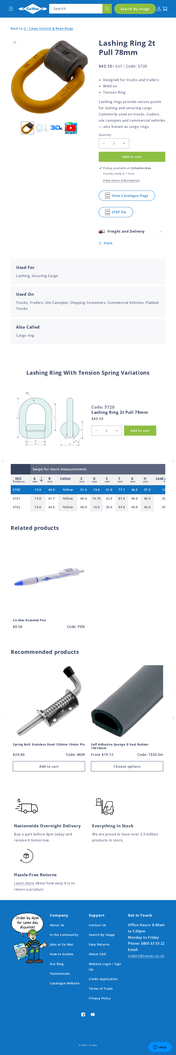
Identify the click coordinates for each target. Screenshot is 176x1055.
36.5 (134, 490)
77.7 (121, 490)
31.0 (109, 490)
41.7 (51, 498)
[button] (11, 8)
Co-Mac (93, 1045)
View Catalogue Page (130, 197)
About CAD (97, 954)
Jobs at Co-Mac (61, 944)
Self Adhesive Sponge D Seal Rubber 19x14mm (120, 746)
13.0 (38, 490)
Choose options (127, 766)
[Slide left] (15, 128)
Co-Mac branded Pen (29, 620)
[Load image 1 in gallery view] (27, 128)
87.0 (121, 498)
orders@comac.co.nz (146, 955)
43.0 (134, 507)
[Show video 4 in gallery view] (71, 128)
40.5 (147, 498)
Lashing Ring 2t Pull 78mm (119, 412)
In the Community (64, 935)
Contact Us (97, 925)
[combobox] (80, 9)
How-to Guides (61, 954)
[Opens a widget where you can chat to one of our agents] (160, 1047)
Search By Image (102, 935)
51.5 (83, 490)
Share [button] (108, 243)
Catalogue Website (64, 983)
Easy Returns (99, 944)
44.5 (51, 507)
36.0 (109, 507)
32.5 (109, 498)
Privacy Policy (100, 998)
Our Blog (57, 964)
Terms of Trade (101, 989)
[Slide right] (83, 128)
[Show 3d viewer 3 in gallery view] (56, 128)
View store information (121, 180)
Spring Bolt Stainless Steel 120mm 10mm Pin (49, 744)
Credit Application (103, 979)
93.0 (121, 507)
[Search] (107, 9)
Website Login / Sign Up (105, 966)
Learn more (24, 883)
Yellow (68, 490)
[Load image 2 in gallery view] (42, 128)
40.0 (51, 490)
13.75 (96, 498)
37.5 (147, 490)
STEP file (120, 213)
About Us (57, 925)
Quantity (105, 135)
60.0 (83, 498)
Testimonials (60, 974)
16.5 (96, 507)
